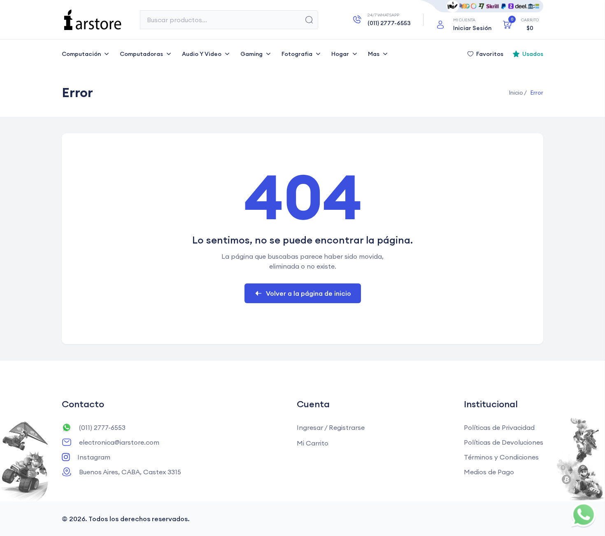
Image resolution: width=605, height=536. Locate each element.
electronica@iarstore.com (119, 442)
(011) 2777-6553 (102, 427)
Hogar (340, 54)
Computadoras (141, 54)
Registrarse (347, 427)
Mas (373, 54)
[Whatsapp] (583, 514)
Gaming (251, 54)
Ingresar (310, 427)
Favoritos (489, 54)
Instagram (93, 457)
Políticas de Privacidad (499, 427)
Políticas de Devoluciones (503, 442)
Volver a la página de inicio (308, 293)
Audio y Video (201, 54)
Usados (532, 54)
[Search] (309, 20)
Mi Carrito (312, 443)
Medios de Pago (489, 472)
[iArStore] (92, 19)
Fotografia (297, 54)
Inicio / (518, 92)
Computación (81, 54)
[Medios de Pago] (481, 6)
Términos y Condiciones (501, 457)
